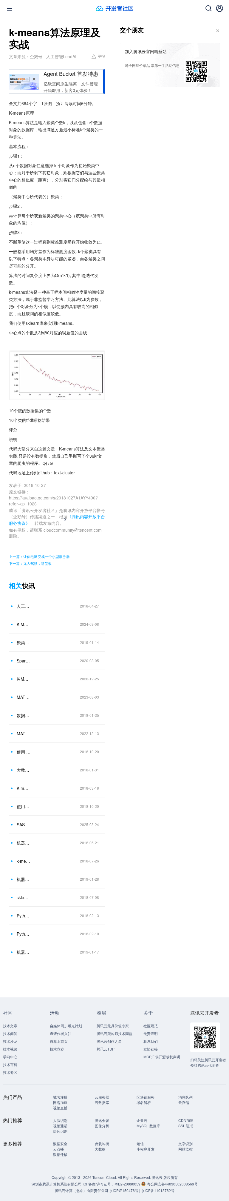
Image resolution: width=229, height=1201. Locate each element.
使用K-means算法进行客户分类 (23, 806)
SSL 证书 (185, 1125)
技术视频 (10, 1048)
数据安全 (60, 1143)
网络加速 (60, 1102)
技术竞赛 (57, 1048)
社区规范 (150, 1025)
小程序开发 (145, 1148)
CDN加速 (186, 1120)
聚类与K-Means (23, 642)
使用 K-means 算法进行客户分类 (23, 752)
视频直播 (60, 1107)
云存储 (183, 1102)
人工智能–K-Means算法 (23, 606)
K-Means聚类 (23, 679)
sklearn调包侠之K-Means (23, 897)
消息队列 (185, 1096)
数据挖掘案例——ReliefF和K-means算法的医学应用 (23, 715)
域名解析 (144, 1102)
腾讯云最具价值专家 (113, 1025)
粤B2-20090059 (127, 1183)
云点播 (58, 1148)
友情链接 (150, 1048)
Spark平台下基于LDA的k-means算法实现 (23, 661)
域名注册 (60, 1096)
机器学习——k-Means (23, 879)
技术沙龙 (10, 1041)
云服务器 (102, 1096)
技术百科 (10, 1064)
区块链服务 (145, 1096)
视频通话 (60, 1125)
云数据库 (102, 1102)
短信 (140, 1143)
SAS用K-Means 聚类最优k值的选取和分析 (23, 825)
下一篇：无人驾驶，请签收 (30, 563)
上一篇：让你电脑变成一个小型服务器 (39, 556)
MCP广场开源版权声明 (161, 1056)
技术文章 (10, 1025)
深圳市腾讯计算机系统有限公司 (57, 1183)
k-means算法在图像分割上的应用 (23, 861)
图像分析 (102, 1125)
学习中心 (10, 1056)
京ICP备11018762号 (157, 1190)
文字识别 (185, 1143)
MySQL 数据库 (148, 1125)
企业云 (142, 1120)
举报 (101, 56)
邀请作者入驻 (60, 1033)
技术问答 (10, 1033)
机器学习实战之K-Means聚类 (23, 843)
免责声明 (150, 1033)
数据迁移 (60, 1154)
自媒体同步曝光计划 (66, 1025)
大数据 (100, 1148)
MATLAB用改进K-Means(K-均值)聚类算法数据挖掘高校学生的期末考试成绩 (23, 697)
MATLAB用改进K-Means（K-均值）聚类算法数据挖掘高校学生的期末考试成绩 (23, 733)
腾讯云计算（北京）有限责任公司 (81, 1190)
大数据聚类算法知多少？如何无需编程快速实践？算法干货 (23, 770)
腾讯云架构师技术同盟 (114, 1033)
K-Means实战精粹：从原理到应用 (23, 624)
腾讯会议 (102, 1120)
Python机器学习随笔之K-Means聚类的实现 (23, 916)
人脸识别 (60, 1120)
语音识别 (60, 1131)
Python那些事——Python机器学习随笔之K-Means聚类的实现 (23, 934)
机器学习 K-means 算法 (23, 952)
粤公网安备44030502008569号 (172, 1183)
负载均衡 (102, 1143)
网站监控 (185, 1148)
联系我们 (150, 1041)
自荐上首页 (59, 1041)
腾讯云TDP (105, 1048)
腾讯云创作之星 (109, 1041)
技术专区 (10, 1072)
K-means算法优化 (23, 788)
